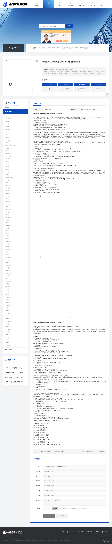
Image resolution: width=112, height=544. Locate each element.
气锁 (8, 236)
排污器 (9, 172)
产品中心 (48, 5)
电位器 (9, 153)
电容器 (9, 198)
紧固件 (9, 270)
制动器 (9, 318)
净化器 (9, 150)
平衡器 (9, 217)
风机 (8, 300)
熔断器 (9, 174)
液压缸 (9, 286)
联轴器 (9, 241)
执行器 (9, 222)
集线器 (9, 166)
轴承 (8, 340)
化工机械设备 (51, 48)
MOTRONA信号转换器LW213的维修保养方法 (15, 382)
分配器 (9, 244)
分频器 (9, 129)
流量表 (9, 169)
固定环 (9, 142)
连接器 (9, 294)
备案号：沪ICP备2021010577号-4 (39, 540)
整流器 (9, 193)
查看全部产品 (8, 349)
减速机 (9, 305)
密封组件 (9, 249)
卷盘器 (9, 225)
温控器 (9, 190)
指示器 (9, 132)
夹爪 (8, 316)
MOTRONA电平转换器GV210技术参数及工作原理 (15, 368)
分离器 (9, 182)
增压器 (9, 204)
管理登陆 (69, 540)
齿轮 (8, 233)
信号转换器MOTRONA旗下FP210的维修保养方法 (15, 377)
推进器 (9, 124)
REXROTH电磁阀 (11, 145)
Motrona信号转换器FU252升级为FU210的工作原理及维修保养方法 (15, 372)
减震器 (9, 196)
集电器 (9, 345)
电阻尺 (9, 156)
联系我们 (104, 5)
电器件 (9, 268)
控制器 (9, 276)
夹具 (8, 292)
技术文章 (81, 5)
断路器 (9, 265)
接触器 (9, 246)
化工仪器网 (63, 540)
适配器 (9, 238)
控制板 (9, 332)
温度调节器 (10, 177)
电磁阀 (9, 140)
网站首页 (37, 5)
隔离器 (9, 180)
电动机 (9, 254)
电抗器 (9, 212)
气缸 (8, 284)
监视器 (9, 273)
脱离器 (9, 262)
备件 (8, 148)
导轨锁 (9, 297)
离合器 (9, 281)
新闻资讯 (70, 5)
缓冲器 (9, 257)
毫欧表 (9, 326)
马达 (8, 302)
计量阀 (9, 188)
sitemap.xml (51, 540)
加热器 (9, 209)
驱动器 (9, 308)
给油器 (9, 321)
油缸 (8, 278)
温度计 (9, 158)
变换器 (9, 228)
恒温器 (9, 116)
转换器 (58, 48)
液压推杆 (9, 313)
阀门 (8, 342)
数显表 (9, 310)
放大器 (9, 185)
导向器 (9, 137)
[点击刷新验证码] (55, 508)
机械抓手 (9, 289)
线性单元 (9, 121)
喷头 (8, 161)
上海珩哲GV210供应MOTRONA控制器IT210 (92, 451)
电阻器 (9, 214)
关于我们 (59, 5)
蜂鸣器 (9, 206)
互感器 (9, 252)
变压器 (9, 329)
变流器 (9, 201)
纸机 (8, 260)
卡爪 (8, 337)
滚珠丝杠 (9, 118)
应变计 (9, 134)
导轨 (8, 126)
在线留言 (92, 5)
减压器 (9, 164)
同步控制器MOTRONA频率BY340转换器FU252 (55, 451)
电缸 (8, 230)
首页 (38, 48)
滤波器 (9, 220)
